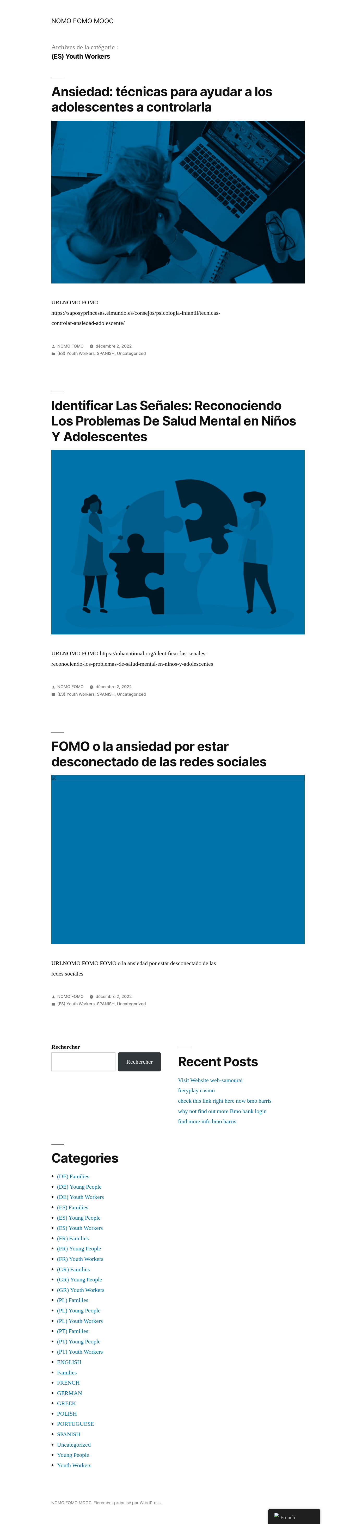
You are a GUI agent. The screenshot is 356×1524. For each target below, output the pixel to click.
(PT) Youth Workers (80, 1351)
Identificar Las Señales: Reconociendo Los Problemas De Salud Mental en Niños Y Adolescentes (173, 421)
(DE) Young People (79, 1186)
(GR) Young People (79, 1279)
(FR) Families (73, 1238)
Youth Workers (74, 1465)
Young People (73, 1455)
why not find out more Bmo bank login (222, 1111)
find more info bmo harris (207, 1121)
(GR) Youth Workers (81, 1290)
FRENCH (68, 1382)
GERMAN (69, 1393)
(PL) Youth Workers (80, 1321)
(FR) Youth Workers (80, 1259)
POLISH (67, 1413)
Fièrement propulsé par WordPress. (128, 1502)
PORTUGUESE (75, 1424)
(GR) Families (73, 1269)
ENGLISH (69, 1362)
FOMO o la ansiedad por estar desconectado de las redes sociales (159, 753)
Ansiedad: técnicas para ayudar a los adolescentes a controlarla (161, 99)
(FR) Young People (79, 1248)
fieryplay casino (196, 1090)
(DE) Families (73, 1176)
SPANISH (106, 353)
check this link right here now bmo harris (225, 1101)
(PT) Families (72, 1331)
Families (67, 1372)
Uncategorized (131, 353)
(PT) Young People (79, 1341)
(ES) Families (72, 1207)
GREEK (66, 1403)
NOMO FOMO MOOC (82, 21)
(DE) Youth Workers (80, 1197)
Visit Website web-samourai (210, 1080)
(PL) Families (72, 1300)
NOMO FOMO (70, 346)
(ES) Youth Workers (76, 353)
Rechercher (65, 1047)
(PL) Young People (79, 1310)
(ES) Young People (79, 1217)
